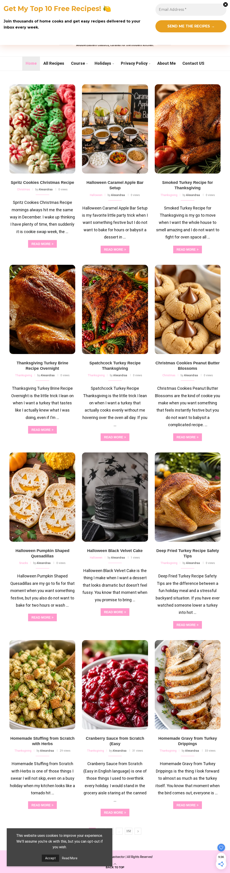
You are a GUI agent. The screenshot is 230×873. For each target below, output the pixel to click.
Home (31, 63)
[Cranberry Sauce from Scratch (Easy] (115, 684)
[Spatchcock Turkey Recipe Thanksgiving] (115, 309)
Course (78, 63)
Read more (41, 244)
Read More (69, 858)
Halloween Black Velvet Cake (115, 550)
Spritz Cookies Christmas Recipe (42, 182)
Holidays (103, 63)
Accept (50, 858)
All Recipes (53, 63)
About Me (166, 63)
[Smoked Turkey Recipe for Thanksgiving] (188, 129)
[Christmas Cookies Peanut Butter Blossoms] (188, 309)
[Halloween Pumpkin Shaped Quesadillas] (42, 497)
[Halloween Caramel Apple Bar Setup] (115, 129)
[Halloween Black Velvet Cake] (115, 497)
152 (128, 831)
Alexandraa (46, 189)
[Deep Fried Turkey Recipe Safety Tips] (188, 497)
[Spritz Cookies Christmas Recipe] (42, 129)
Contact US (193, 63)
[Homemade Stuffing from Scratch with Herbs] (42, 684)
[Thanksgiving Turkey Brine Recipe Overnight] (42, 309)
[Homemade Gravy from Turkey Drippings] (188, 684)
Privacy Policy (134, 63)
